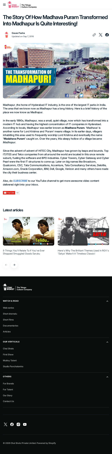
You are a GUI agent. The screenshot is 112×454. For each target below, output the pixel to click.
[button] (4, 4)
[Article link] (28, 237)
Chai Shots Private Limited (23, 443)
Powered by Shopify (46, 443)
